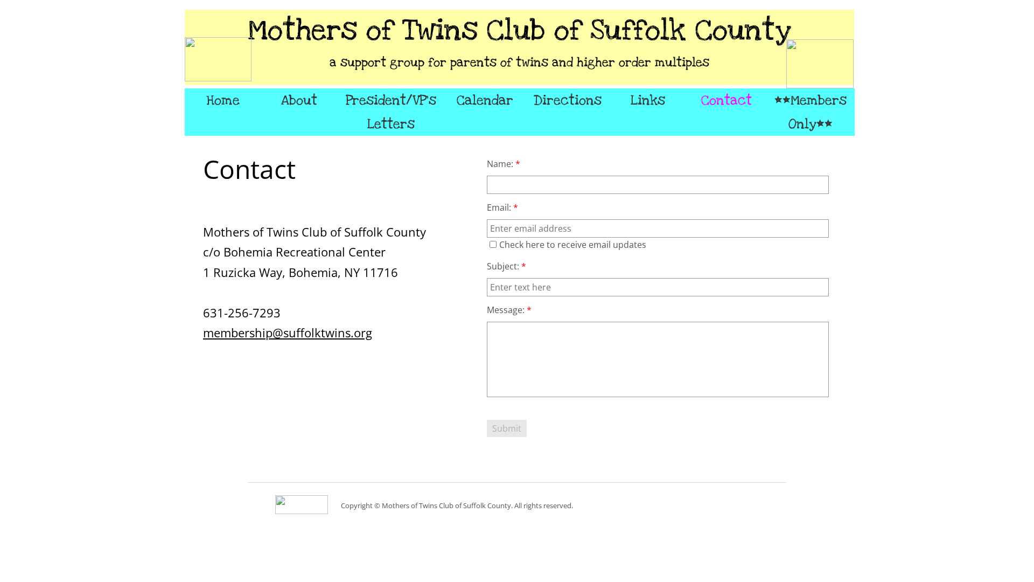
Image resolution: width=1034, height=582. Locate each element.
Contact (726, 100)
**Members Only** (810, 112)
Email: (502, 207)
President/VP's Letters (391, 112)
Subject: (506, 266)
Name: (503, 164)
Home (223, 100)
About (299, 100)
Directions (568, 100)
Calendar (485, 100)
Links (648, 100)
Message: (509, 310)
